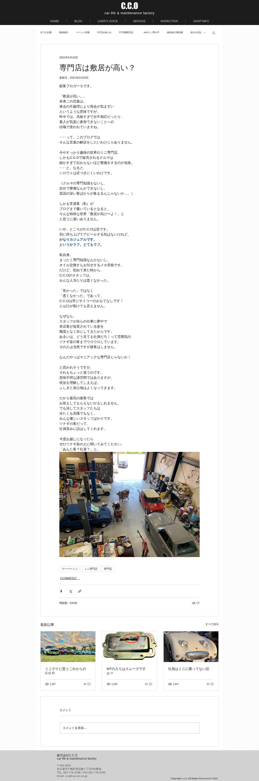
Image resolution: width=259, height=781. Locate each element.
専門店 (108, 568)
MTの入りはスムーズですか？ (126, 671)
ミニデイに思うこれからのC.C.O (65, 671)
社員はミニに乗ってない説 (188, 669)
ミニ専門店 (90, 568)
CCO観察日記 (127, 32)
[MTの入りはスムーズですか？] (129, 646)
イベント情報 (83, 32)
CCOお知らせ (104, 32)
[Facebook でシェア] (61, 591)
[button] (214, 32)
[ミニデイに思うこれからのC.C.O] (68, 646)
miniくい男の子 (151, 32)
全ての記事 (46, 32)
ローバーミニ (70, 568)
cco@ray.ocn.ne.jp (76, 775)
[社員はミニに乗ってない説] (191, 646)
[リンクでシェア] (80, 591)
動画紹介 (63, 32)
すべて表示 (212, 624)
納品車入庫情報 (175, 32)
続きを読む (196, 32)
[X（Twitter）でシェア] (70, 591)
